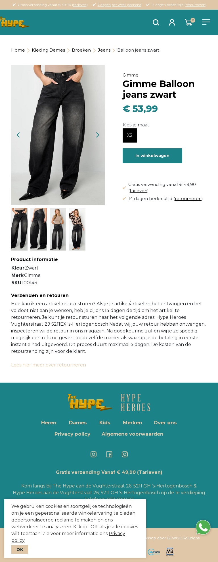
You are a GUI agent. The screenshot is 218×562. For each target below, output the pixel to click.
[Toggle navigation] (206, 22)
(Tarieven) (149, 472)
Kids (104, 422)
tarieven (80, 5)
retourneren (195, 5)
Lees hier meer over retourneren (48, 365)
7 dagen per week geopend (119, 5)
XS (129, 135)
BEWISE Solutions (183, 538)
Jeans (104, 50)
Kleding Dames (48, 50)
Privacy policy (72, 434)
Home (18, 50)
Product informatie (34, 259)
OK (19, 549)
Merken (132, 422)
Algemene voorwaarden (133, 434)
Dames (78, 422)
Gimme (131, 75)
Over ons (165, 422)
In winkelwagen (152, 155)
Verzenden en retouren (40, 295)
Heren (48, 422)
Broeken (81, 50)
